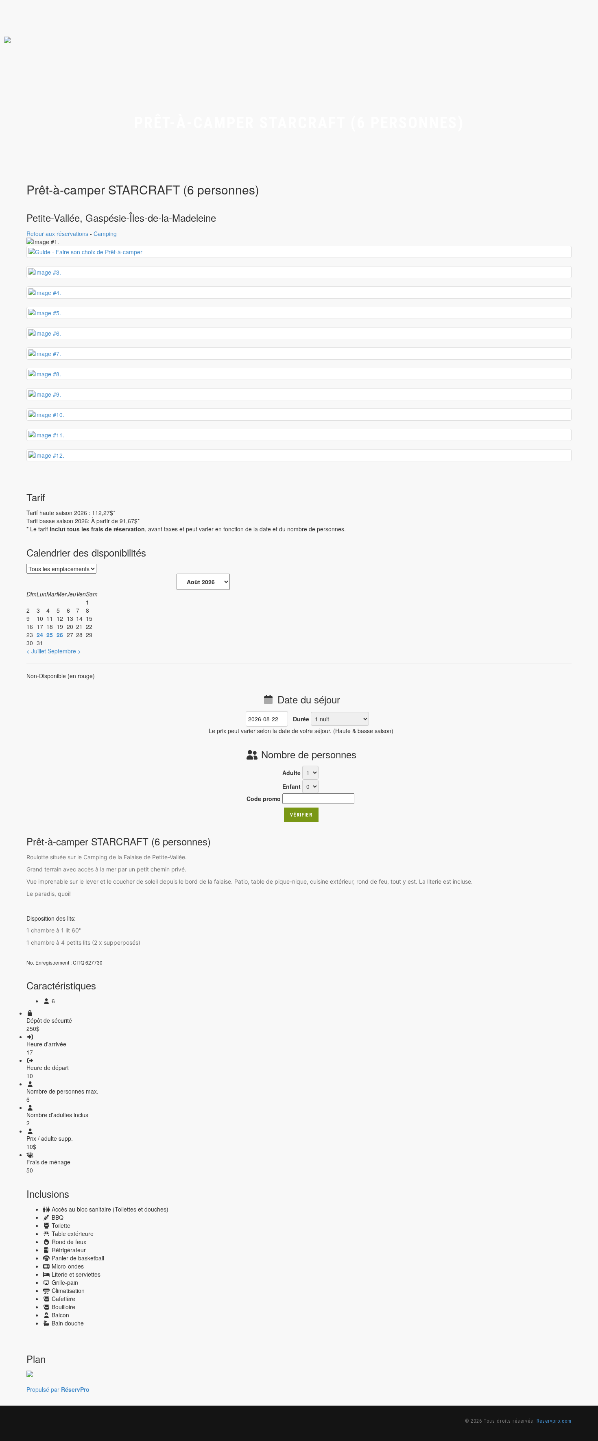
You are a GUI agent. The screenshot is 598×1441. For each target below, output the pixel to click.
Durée (301, 719)
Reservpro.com (554, 1421)
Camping (105, 233)
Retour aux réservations (57, 233)
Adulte (291, 773)
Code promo (264, 799)
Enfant (291, 786)
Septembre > (64, 651)
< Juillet (36, 651)
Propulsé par (57, 1389)
